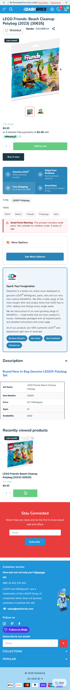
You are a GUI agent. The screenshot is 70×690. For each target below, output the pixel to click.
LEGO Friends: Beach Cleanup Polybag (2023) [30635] (20, 475)
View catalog (5, 9)
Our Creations (53, 338)
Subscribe (35, 541)
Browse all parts (17, 338)
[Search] (11, 9)
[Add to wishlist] (32, 438)
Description (13, 360)
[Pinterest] (12, 623)
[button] (3, 2)
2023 (7, 214)
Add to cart (40, 146)
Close (35, 651)
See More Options (35, 256)
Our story (35, 338)
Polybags (44, 214)
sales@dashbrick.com (20, 608)
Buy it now (13, 156)
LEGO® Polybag (21, 200)
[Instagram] (4, 623)
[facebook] (19, 623)
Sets (56, 214)
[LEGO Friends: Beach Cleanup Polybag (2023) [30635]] (20, 452)
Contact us (14, 345)
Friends (30, 214)
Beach (18, 214)
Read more (56, 2)
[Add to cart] (25, 493)
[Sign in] (52, 9)
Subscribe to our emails (16, 636)
